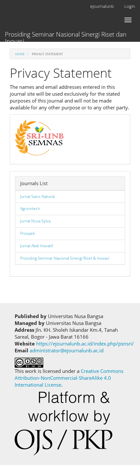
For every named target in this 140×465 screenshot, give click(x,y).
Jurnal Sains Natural (37, 196)
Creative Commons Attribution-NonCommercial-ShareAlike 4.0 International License (69, 378)
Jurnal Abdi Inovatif (36, 246)
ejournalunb (102, 6)
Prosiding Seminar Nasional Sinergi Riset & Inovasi (64, 258)
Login (129, 6)
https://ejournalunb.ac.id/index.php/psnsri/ (85, 343)
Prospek (27, 233)
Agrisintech (30, 208)
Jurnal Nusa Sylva (35, 221)
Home (20, 54)
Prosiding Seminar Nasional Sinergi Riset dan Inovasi (65, 36)
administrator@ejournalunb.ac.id (67, 350)
